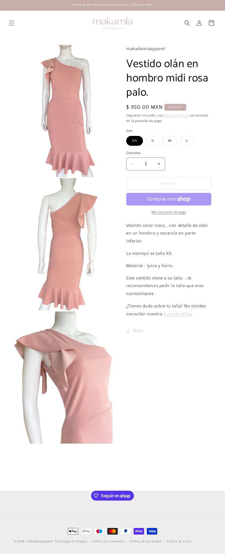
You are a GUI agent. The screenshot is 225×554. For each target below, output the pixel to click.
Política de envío (179, 541)
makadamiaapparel (40, 541)
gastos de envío (176, 115)
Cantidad (133, 153)
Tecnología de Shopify (71, 541)
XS (137, 142)
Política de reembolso (108, 541)
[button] (11, 23)
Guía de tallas (177, 314)
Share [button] (138, 331)
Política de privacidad (145, 541)
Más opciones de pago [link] (168, 212)
